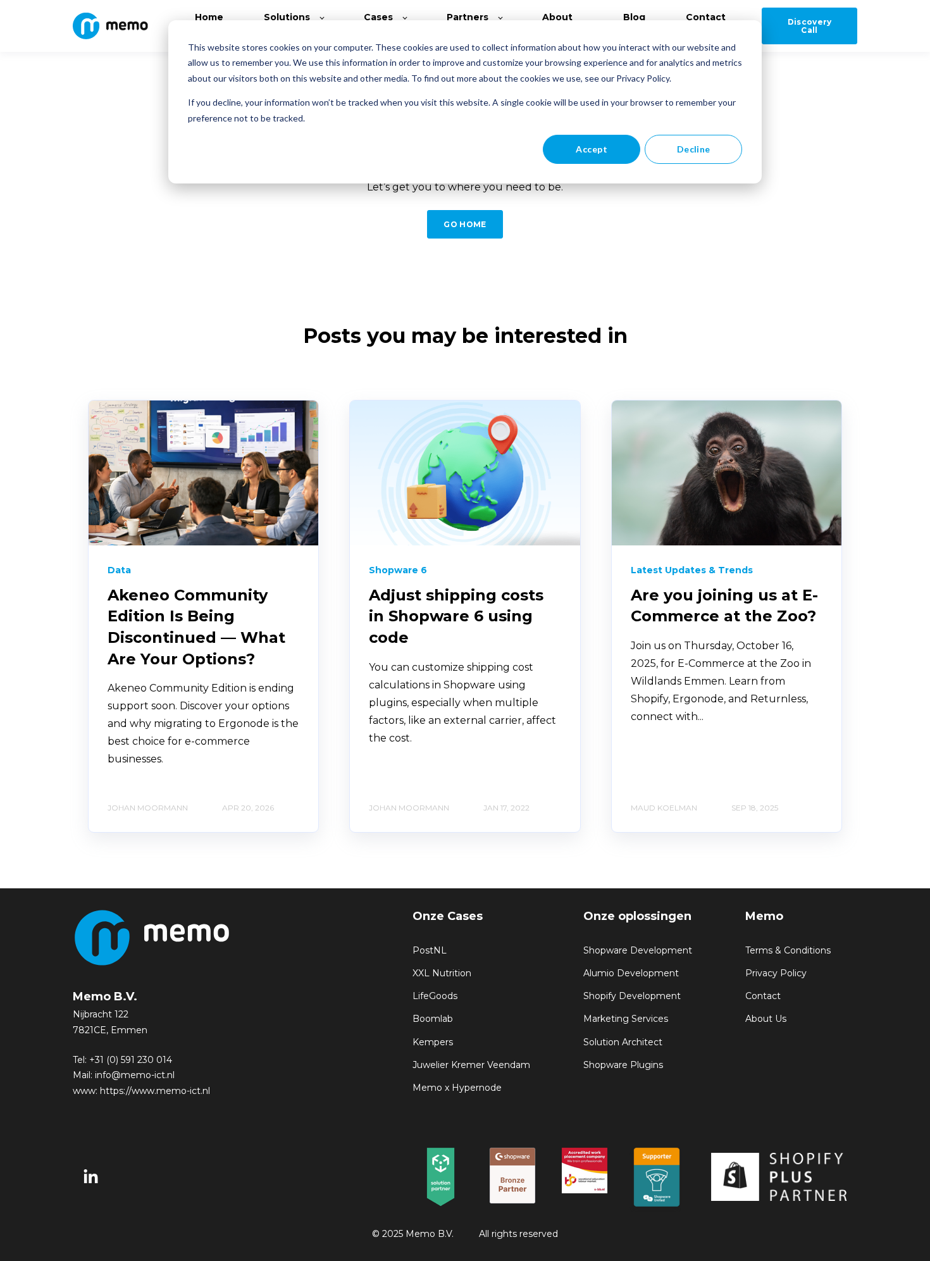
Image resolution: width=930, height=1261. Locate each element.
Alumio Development (631, 973)
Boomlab (432, 1019)
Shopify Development (632, 996)
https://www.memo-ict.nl (155, 1090)
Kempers (432, 1042)
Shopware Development (637, 950)
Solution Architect (622, 1042)
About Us (765, 1019)
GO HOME (465, 224)
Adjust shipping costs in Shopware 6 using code (456, 616)
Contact (763, 996)
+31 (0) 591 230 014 (130, 1059)
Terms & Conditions (788, 950)
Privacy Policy (776, 973)
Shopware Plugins (623, 1065)
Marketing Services (625, 1019)
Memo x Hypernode (457, 1088)
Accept (591, 149)
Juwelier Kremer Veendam (471, 1065)
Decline (693, 149)
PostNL (429, 950)
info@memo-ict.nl (135, 1075)
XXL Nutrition (441, 973)
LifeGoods (434, 996)
